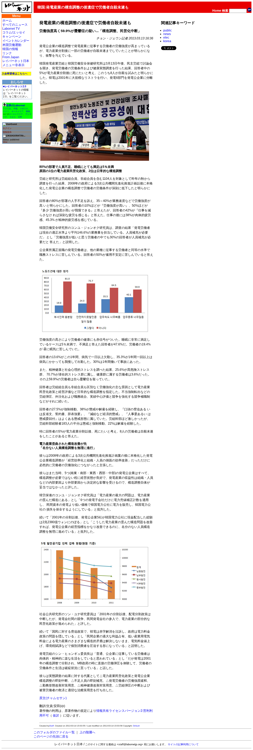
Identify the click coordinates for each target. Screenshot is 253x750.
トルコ (12, 117)
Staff (51, 726)
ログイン (7, 128)
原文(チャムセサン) (53, 698)
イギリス (24, 108)
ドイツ (6, 111)
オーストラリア (16, 114)
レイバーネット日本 (15, 61)
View (5, 142)
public (167, 30)
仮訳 (56, 715)
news (167, 34)
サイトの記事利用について (183, 744)
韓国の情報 (10, 49)
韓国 (28, 111)
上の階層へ (87, 732)
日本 (20, 117)
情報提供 (7, 132)
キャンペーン (11, 36)
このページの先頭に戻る (51, 736)
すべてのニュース (15, 24)
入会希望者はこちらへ (14, 73)
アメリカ (7, 108)
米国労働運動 (11, 45)
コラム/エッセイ (13, 32)
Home (216, 10)
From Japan (10, 57)
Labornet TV (11, 28)
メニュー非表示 (13, 65)
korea (167, 41)
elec (166, 37)
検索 (225, 10)
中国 (15, 108)
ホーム (7, 20)
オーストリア (17, 111)
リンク (7, 53)
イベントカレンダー (15, 40)
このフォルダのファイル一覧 (54, 732)
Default (136, 726)
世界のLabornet (15, 105)
